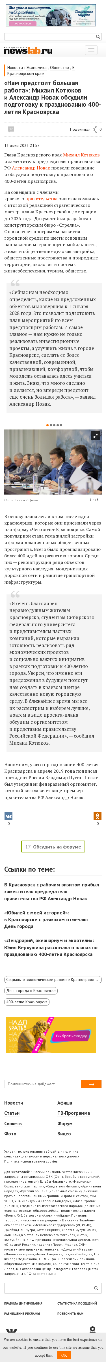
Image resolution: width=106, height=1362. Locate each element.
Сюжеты (13, 1123)
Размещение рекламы (22, 1314)
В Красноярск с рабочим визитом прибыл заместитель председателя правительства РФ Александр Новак (51, 891)
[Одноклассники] (95, 1331)
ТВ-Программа (73, 1113)
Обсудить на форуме (57, 846)
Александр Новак (31, 168)
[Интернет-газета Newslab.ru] (28, 50)
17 (11, 129)
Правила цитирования (23, 1303)
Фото (10, 1134)
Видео (64, 1134)
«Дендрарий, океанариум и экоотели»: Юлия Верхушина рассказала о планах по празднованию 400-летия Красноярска (51, 947)
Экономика (36, 67)
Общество (59, 67)
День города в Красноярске (31, 990)
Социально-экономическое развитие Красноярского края (54, 979)
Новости (15, 67)
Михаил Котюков (81, 155)
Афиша (64, 1103)
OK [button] (64, 1355)
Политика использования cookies (31, 1161)
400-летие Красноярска (26, 1001)
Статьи (12, 1113)
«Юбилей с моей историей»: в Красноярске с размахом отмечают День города (46, 919)
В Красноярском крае (41, 70)
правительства (41, 199)
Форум (64, 1123)
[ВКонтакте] (46, 1331)
